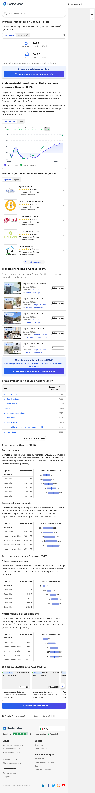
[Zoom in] (92, 11)
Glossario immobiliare (12, 763)
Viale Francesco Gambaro (14, 413)
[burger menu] (89, 3)
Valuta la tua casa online (35, 705)
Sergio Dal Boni (39, 305)
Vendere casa (8, 756)
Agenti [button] (16, 179)
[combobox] (34, 13)
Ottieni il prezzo (58, 288)
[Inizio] (3, 716)
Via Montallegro (10, 403)
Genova (36, 716)
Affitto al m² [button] (22, 35)
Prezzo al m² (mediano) (54, 388)
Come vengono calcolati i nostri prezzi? (42, 63)
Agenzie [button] (7, 179)
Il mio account (75, 4)
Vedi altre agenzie (34, 262)
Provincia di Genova (22, 716)
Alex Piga (36, 290)
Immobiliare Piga (32, 292)
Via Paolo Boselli (10, 432)
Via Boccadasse (10, 422)
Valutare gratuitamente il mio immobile (35, 371)
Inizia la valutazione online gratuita (35, 74)
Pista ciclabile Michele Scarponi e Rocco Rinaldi (23, 427)
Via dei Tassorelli (11, 418)
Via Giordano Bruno (12, 399)
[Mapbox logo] (70, 790)
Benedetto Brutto (40, 335)
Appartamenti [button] (10, 121)
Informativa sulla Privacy (45, 762)
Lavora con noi (41, 748)
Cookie (37, 766)
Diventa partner (9, 773)
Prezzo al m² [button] (9, 35)
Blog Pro (6, 776)
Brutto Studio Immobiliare (36, 337)
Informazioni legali (43, 769)
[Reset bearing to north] (92, 18)
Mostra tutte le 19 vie (35, 438)
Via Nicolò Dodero (11, 394)
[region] (81, 400)
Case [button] (21, 121)
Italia (9, 716)
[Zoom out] (92, 14)
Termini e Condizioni (43, 758)
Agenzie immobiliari (11, 752)
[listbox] (34, 686)
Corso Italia (8, 408)
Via (5, 388)
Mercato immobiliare (11, 748)
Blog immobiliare (10, 759)
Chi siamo (39, 745)
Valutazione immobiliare (13, 745)
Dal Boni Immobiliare (34, 307)
